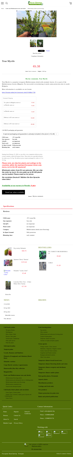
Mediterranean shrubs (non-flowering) (36, 8)
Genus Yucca (9, 398)
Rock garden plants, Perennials (48, 376)
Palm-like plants (10, 342)
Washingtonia (9, 332)
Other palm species (10, 340)
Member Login (7, 423)
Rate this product (37, 53)
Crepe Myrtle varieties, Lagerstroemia (16, 365)
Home (2, 8)
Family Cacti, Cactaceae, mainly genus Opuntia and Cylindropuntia (18, 395)
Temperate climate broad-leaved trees (50, 360)
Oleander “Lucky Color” (21, 270)
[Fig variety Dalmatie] (8, 251)
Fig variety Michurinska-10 (58, 252)
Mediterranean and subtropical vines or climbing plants (19, 380)
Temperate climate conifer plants (48, 372)
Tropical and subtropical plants (13, 386)
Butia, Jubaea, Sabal (11, 334)
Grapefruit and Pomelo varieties (48, 353)
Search (16, 419)
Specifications (8, 206)
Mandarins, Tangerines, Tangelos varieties (50, 348)
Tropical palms (8, 349)
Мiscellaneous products (45, 383)
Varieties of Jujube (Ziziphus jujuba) (49, 340)
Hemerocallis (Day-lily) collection (14, 368)
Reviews (6, 211)
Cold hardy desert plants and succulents (16, 389)
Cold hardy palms (9, 327)
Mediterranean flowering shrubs (14, 378)
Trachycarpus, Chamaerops (12, 338)
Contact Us (17, 415)
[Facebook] (39, 422)
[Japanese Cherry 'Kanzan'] (8, 263)
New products (42, 389)
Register (16, 411)
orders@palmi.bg (49, 411)
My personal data (36, 449)
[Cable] (42, 266)
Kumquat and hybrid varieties (47, 355)
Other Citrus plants (45, 357)
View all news (7, 318)
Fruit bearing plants (44, 327)
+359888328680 (49, 414)
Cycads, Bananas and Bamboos (13, 353)
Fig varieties (43, 330)
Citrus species (42, 344)
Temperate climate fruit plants (47, 338)
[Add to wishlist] (68, 153)
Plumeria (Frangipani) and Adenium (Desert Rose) (18, 357)
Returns (5, 415)
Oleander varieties (9, 361)
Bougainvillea (8, 372)
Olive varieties (44, 332)
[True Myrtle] (36, 36)
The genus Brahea (10, 330)
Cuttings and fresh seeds (46, 386)
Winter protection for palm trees (48, 393)
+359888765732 (49, 418)
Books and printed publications (48, 396)
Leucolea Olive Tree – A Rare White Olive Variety (22, 283)
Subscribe (8, 294)
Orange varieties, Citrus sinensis (48, 346)
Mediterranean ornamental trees (13, 384)
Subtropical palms (9, 346)
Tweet (48, 51)
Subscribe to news (10, 315)
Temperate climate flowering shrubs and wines (52, 364)
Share (42, 51)
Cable (50, 263)
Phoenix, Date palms (11, 336)
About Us (6, 419)
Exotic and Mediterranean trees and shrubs (16, 8)
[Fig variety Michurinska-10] (42, 255)
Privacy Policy (18, 423)
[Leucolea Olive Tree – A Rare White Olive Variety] (8, 285)
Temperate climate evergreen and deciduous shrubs (52, 368)
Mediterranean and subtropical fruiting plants (51, 334)
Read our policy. (37, 446)
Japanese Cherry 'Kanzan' (21, 259)
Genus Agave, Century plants (13, 392)
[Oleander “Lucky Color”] (8, 274)
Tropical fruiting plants (46, 336)
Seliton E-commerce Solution (64, 453)
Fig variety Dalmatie (20, 248)
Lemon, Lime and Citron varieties (48, 350)
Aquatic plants (43, 379)
